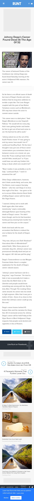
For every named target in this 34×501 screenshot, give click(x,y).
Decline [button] (6, 497)
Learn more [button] (20, 493)
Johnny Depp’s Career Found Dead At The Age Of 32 (17, 40)
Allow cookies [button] (16, 497)
